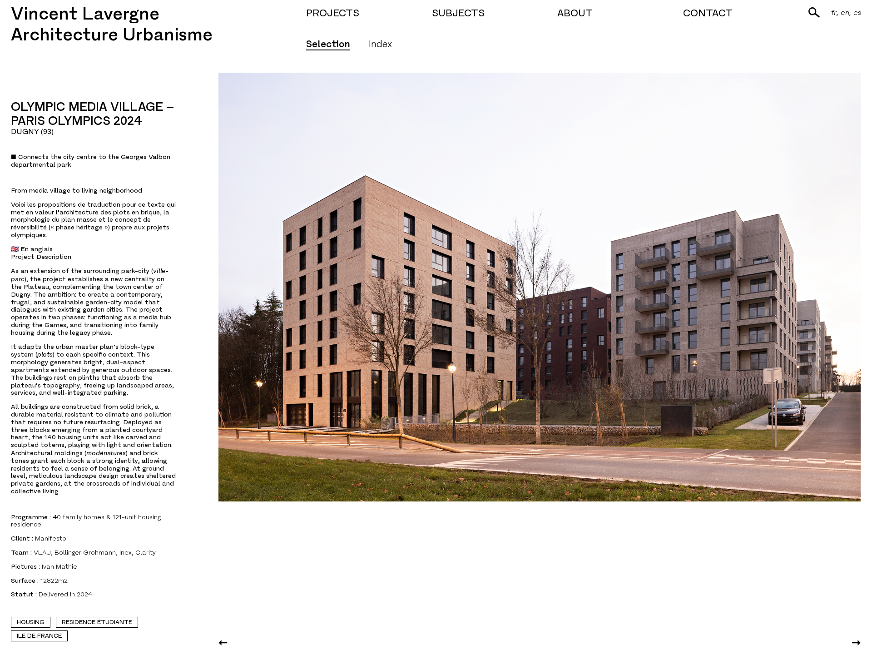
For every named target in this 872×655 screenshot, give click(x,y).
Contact (708, 13)
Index (380, 44)
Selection (328, 44)
